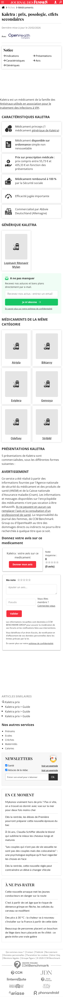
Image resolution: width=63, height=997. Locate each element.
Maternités (11, 744)
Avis (38, 60)
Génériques (12, 65)
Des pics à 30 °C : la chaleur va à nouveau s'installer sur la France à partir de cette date (31, 919)
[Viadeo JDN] (46, 986)
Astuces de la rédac (17, 770)
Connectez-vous (46, 605)
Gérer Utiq (55, 955)
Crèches (9, 739)
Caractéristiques (15, 60)
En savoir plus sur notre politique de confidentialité (28, 308)
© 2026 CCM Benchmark (48, 958)
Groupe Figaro (28, 958)
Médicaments (25, 7)
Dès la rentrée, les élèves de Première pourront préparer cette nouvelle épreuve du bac (31, 821)
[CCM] (17, 973)
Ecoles (8, 735)
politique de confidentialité (41, 643)
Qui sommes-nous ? (15, 952)
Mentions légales (11, 958)
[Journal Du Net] (46, 973)
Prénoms (10, 731)
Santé (10, 766)
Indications (12, 55)
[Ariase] (17, 993)
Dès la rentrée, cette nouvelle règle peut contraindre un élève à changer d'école (28, 868)
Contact (29, 952)
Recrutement (51, 952)
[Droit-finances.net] (46, 980)
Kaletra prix (12, 707)
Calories (9, 748)
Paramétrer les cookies (37, 955)
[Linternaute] (17, 979)
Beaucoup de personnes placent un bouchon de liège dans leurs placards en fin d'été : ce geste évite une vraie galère (31, 932)
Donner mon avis (22, 564)
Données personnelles (13, 955)
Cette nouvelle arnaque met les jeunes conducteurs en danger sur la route (27, 893)
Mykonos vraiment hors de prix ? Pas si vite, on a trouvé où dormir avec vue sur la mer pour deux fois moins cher (31, 806)
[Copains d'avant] (17, 986)
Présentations (44, 55)
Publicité (39, 952)
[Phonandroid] (46, 993)
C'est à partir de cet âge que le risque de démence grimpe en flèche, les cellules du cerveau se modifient (29, 906)
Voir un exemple (49, 765)
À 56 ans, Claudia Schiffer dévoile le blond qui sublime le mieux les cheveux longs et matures (30, 836)
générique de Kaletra (45, 130)
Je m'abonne (29, 302)
